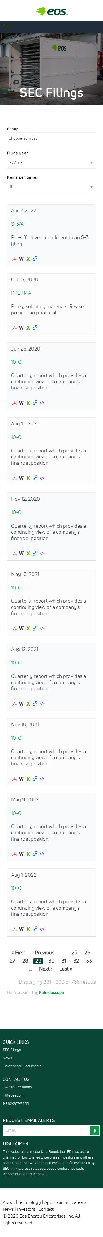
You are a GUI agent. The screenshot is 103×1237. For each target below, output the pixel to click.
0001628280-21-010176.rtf (21, 628)
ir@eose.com (13, 1095)
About (9, 1202)
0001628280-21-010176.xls (28, 628)
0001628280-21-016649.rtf (21, 703)
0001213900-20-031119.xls (28, 327)
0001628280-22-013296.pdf (14, 853)
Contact (46, 1209)
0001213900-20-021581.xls (28, 478)
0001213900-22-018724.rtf (21, 258)
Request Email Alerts (29, 1120)
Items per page (21, 177)
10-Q (16, 362)
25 (74, 952)
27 (12, 961)
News (7, 1058)
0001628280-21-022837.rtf (21, 778)
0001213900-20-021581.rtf (21, 478)
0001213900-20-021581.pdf (14, 478)
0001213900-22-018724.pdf (14, 258)
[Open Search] (6, 27)
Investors (26, 1209)
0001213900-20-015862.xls (28, 402)
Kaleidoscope (51, 993)
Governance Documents (22, 1066)
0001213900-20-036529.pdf (14, 553)
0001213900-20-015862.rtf (21, 402)
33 (89, 961)
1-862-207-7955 (16, 1104)
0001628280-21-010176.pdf (14, 628)
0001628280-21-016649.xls (28, 703)
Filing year (17, 153)
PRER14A (21, 293)
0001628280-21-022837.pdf (14, 778)
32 (76, 961)
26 (87, 952)
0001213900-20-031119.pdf (14, 327)
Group (13, 129)
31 (64, 961)
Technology (29, 1202)
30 (51, 961)
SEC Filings (12, 1050)
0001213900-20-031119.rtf (21, 327)
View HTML (35, 259)
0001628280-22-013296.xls (28, 853)
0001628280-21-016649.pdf (14, 703)
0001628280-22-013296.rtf (21, 853)
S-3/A (17, 224)
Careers (79, 1202)
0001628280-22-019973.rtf (21, 929)
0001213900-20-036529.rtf (21, 553)
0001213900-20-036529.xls (28, 553)
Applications (56, 1202)
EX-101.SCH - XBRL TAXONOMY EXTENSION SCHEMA (42, 628)
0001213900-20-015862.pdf (14, 402)
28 (25, 961)
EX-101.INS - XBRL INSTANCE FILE (42, 402)
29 (38, 961)
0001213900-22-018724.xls (28, 258)
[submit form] (94, 1130)
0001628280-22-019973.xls (28, 929)
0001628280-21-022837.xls (28, 778)
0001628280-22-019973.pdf (14, 929)
